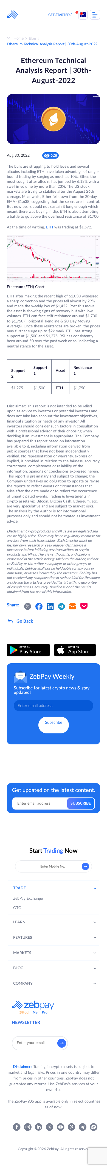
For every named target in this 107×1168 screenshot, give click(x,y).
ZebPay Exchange (28, 899)
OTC (17, 908)
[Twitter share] (27, 606)
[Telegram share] (61, 606)
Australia (83, 15)
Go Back (24, 621)
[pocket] (84, 606)
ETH (49, 227)
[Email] (72, 606)
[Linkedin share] (50, 606)
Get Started (59, 14)
